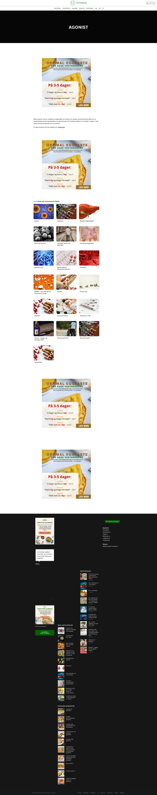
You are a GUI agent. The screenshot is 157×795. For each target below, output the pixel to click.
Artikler (81, 8)
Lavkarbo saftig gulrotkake (69, 739)
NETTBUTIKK (57, 8)
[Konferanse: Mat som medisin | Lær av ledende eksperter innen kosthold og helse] (83, 632)
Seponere (37, 316)
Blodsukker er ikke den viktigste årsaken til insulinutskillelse (70, 691)
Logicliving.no (106, 538)
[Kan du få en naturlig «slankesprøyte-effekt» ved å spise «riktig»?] (83, 576)
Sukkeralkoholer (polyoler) (70, 659)
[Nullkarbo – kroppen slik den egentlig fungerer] (83, 650)
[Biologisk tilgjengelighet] (89, 211)
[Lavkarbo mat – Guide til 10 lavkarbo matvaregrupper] (61, 630)
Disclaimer (103, 792)
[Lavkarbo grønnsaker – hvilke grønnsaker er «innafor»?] (61, 698)
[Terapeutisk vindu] (89, 306)
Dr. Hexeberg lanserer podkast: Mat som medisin (92, 608)
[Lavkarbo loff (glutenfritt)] (61, 711)
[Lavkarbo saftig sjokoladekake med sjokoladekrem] (61, 726)
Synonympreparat (62, 316)
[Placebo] (66, 282)
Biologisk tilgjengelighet (87, 221)
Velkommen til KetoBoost (91, 640)
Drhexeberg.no (107, 532)
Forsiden (80, 792)
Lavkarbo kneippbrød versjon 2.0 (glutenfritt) (71, 780)
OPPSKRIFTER (66, 8)
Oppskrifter (92, 792)
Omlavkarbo (106, 530)
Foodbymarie (106, 540)
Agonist (36, 221)
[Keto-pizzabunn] (61, 766)
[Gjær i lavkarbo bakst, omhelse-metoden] (61, 645)
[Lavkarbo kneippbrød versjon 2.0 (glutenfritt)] (61, 781)
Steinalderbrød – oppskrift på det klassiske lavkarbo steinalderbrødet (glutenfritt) (70, 749)
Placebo (59, 291)
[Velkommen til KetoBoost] (83, 642)
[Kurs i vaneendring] (83, 593)
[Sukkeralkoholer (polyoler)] (61, 661)
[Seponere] (44, 306)
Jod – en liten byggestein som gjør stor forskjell (93, 623)
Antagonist (60, 221)
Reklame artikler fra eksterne (110, 546)
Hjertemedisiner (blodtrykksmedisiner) (63, 268)
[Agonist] (44, 211)
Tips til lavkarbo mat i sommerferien (71, 674)
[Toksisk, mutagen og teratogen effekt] (44, 328)
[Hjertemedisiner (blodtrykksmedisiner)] (66, 258)
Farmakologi (38, 362)
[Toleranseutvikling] (66, 328)
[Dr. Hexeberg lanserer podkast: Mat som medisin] (83, 609)
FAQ (96, 8)
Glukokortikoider (85, 338)
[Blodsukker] (61, 668)
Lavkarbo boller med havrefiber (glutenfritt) (71, 733)
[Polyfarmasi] (89, 282)
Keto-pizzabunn (69, 763)
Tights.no (105, 534)
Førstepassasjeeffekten (87, 243)
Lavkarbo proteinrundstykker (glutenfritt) (70, 718)
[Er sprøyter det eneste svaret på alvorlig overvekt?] (83, 617)
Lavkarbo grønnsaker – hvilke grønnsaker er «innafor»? (71, 697)
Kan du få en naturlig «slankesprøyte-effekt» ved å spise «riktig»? (93, 576)
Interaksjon (83, 267)
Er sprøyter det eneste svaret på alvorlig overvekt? (92, 616)
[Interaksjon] (89, 258)
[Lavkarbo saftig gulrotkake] (61, 741)
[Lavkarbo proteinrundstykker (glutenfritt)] (61, 719)
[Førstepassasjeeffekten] (89, 233)
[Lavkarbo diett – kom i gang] (61, 638)
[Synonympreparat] (66, 306)
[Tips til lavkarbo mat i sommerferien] (61, 676)
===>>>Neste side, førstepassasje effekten (47, 201)
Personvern (110, 792)
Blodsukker (68, 666)
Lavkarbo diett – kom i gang (70, 636)
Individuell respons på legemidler (63, 244)
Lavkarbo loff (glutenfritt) (69, 709)
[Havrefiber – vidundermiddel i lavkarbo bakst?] (61, 683)
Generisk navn (38, 267)
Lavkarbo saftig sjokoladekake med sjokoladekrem (70, 725)
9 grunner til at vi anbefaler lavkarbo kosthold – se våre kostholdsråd (70, 653)
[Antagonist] (66, 211)
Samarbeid (85, 792)
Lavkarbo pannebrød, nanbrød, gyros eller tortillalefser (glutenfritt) (71, 758)
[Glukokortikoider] (89, 328)
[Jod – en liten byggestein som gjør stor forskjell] (83, 624)
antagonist (61, 127)
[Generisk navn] (44, 258)
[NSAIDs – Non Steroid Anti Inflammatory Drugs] (44, 282)
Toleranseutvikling (62, 338)
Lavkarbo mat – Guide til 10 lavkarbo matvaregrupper (71, 629)
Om (99, 8)
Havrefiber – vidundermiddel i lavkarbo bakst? (70, 682)
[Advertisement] (67, 569)
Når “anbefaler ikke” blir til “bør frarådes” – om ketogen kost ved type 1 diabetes (93, 600)
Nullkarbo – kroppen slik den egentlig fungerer (93, 649)
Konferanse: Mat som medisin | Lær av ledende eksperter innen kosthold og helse (93, 632)
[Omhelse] (78, 3)
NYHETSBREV (89, 8)
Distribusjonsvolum (40, 243)
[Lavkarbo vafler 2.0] (61, 773)
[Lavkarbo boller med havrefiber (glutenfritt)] (61, 734)
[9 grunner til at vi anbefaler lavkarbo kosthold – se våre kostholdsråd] (61, 653)
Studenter (122, 792)
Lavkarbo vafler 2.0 (70, 771)
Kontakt (116, 792)
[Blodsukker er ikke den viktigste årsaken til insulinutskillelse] (61, 691)
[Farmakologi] (44, 352)
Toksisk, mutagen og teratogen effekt (40, 339)
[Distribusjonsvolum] (44, 233)
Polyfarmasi (83, 291)
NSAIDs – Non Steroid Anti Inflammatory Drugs (42, 292)
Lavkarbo (75, 8)
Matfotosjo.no (106, 536)
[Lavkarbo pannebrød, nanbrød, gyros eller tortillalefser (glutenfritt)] (61, 758)
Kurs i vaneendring (92, 590)
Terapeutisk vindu (85, 316)
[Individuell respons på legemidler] (66, 233)
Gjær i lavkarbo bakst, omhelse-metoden (70, 644)
